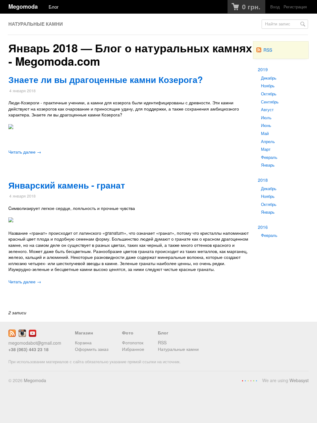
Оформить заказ (91, 349)
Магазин (84, 332)
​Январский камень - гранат (66, 185)
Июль (266, 117)
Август (267, 109)
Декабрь (268, 78)
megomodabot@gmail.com (34, 343)
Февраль (269, 157)
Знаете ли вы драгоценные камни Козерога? (105, 79)
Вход (275, 7)
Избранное (133, 349)
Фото (127, 332)
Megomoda (23, 6)
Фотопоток (132, 342)
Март (266, 149)
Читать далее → (24, 152)
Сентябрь (270, 102)
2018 (263, 180)
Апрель (268, 141)
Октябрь (268, 94)
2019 (263, 69)
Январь (268, 165)
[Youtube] (32, 335)
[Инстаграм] (22, 335)
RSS (267, 50)
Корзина (83, 342)
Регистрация (295, 7)
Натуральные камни (35, 23)
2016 (263, 227)
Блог (54, 6)
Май (265, 133)
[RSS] (12, 335)
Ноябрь (268, 86)
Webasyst (299, 380)
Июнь (266, 125)
